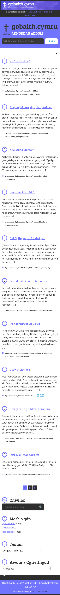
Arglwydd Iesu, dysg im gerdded (31, 107)
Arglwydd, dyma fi (22, 150)
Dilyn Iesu (43, 222)
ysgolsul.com (35, 12)
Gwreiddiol (33, 91)
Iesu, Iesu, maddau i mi (24, 455)
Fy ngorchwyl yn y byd (25, 324)
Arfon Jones (9, 176)
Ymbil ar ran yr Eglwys (13, 94)
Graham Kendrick (11, 225)
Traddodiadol (10, 136)
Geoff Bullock (10, 179)
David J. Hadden (35, 310)
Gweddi (21, 396)
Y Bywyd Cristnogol (21, 356)
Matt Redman (10, 441)
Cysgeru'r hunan (22, 91)
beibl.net (48, 12)
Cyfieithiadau (20, 176)
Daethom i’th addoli (22, 192)
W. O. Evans (9, 356)
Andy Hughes (10, 91)
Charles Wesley (11, 353)
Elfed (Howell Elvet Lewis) (28, 133)
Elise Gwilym (22, 474)
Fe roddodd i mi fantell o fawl (29, 281)
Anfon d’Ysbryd (20, 61)
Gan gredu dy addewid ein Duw (30, 409)
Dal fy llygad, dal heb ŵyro (27, 238)
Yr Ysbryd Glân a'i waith (31, 94)
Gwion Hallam (47, 310)
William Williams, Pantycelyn (40, 268)
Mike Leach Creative (39, 591)
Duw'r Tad (43, 176)
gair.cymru (30, 15)
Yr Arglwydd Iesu (22, 136)
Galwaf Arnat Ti (20, 369)
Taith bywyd (43, 133)
